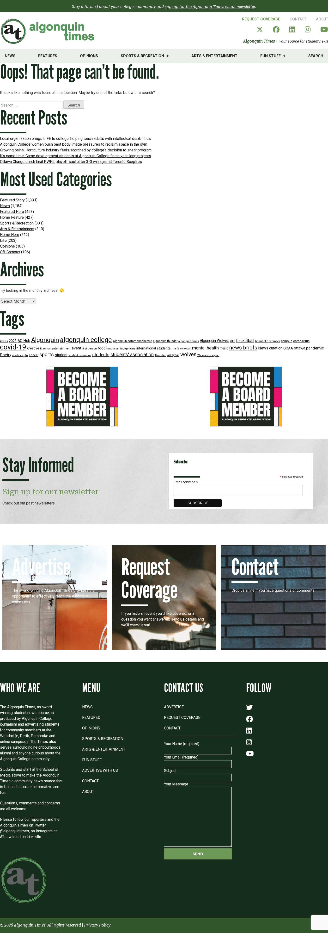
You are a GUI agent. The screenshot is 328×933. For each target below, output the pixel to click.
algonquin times (188, 341)
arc (232, 341)
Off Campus (10, 252)
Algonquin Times (259, 41)
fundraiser (112, 348)
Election (45, 348)
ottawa (299, 348)
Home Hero (9, 234)
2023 (13, 341)
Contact (298, 19)
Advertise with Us (100, 770)
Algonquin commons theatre (132, 341)
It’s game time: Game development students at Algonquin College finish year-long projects (75, 156)
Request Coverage (261, 19)
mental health (205, 348)
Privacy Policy (97, 925)
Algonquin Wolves (214, 341)
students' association (132, 354)
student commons (79, 355)
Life (3, 240)
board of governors (267, 341)
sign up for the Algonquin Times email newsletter (210, 6)
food (101, 348)
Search (315, 56)
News (10, 56)
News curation (270, 348)
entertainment (61, 348)
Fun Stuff (270, 56)
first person (89, 348)
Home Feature (12, 217)
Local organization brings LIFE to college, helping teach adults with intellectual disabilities (75, 138)
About (322, 19)
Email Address (186, 482)
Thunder (160, 355)
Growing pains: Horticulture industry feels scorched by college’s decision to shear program (76, 150)
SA (26, 355)
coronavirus (301, 341)
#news (4, 341)
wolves (188, 354)
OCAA (288, 348)
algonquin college (86, 340)
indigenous (127, 348)
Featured (91, 717)
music (224, 348)
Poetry (5, 355)
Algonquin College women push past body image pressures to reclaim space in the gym (73, 144)
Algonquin (45, 339)
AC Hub (24, 340)
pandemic (315, 348)
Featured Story (12, 200)
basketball (245, 340)
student (61, 355)
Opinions (89, 56)
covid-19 (13, 347)
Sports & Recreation (142, 56)
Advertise (174, 707)
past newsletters (40, 503)
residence (18, 355)
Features (47, 56)
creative (33, 348)
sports (46, 354)
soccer (33, 355)
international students (153, 348)
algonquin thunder (165, 341)
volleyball (173, 355)
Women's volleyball (208, 355)
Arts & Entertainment (214, 56)
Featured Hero (12, 211)
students (100, 354)
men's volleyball (181, 348)
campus (286, 341)
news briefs (243, 348)
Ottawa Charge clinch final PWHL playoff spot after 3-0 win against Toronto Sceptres (71, 161)
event (76, 348)
